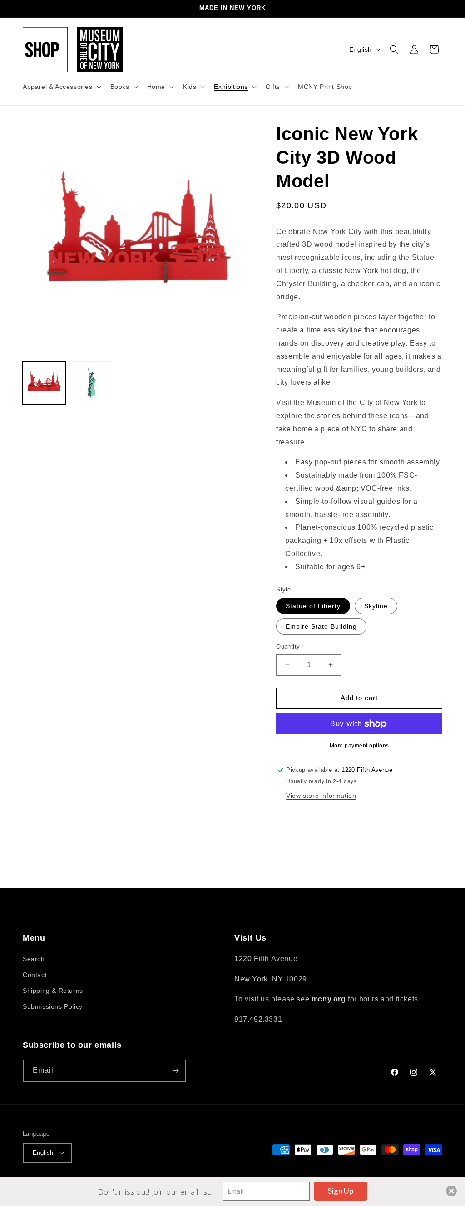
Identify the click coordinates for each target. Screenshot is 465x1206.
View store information (321, 795)
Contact (35, 974)
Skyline (376, 606)
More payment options (359, 745)
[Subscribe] (175, 1071)
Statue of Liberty (313, 606)
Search (34, 958)
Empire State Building (321, 626)
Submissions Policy (53, 1006)
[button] (61, 86)
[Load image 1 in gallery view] (44, 382)
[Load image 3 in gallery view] (91, 382)
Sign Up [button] (340, 1191)
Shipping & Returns (53, 990)
